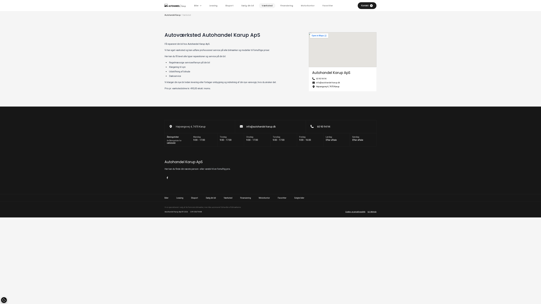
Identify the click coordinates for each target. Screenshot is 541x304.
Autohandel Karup (173, 15)
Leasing (213, 5)
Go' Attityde (372, 212)
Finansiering (286, 5)
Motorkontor (308, 5)
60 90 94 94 (321, 79)
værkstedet (171, 143)
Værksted (267, 5)
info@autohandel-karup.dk (328, 82)
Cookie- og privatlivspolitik (355, 212)
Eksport (229, 5)
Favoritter (327, 5)
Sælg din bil (247, 5)
